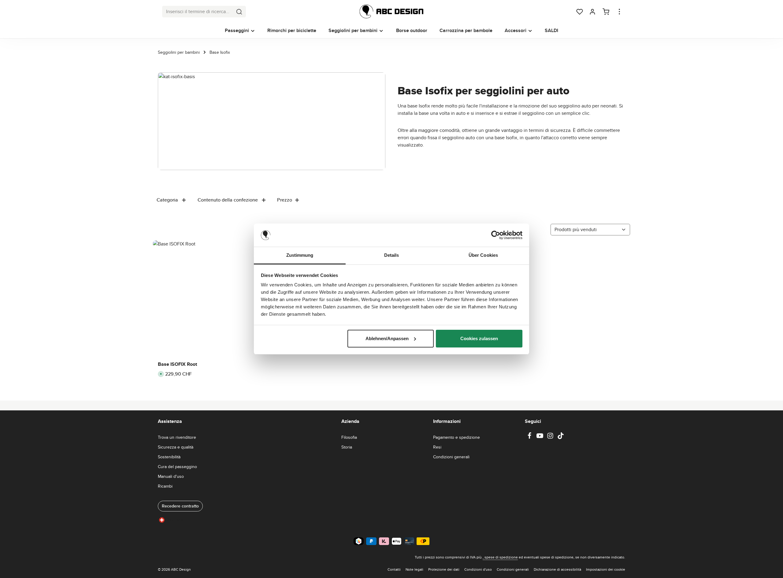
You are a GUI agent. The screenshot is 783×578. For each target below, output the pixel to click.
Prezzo (284, 199)
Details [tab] (391, 255)
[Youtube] (540, 437)
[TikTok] (560, 437)
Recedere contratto (180, 506)
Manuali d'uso (171, 476)
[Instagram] (551, 437)
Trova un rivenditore (177, 437)
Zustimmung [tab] (300, 255)
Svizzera (175, 519)
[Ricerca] (239, 11)
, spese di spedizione (500, 557)
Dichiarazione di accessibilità (557, 569)
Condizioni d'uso (478, 569)
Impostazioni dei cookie (605, 569)
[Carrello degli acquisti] (605, 11)
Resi (437, 447)
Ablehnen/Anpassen (387, 338)
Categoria (167, 199)
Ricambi (165, 486)
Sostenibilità (169, 457)
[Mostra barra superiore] (619, 11)
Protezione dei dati (443, 569)
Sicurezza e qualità (175, 447)
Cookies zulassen (479, 338)
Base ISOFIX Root (177, 364)
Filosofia (349, 437)
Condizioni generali (451, 457)
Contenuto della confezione (228, 199)
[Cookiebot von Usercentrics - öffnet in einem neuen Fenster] (495, 235)
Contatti (394, 569)
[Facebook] (530, 437)
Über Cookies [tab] (483, 255)
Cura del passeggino (177, 466)
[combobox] (197, 11)
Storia (346, 447)
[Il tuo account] (592, 11)
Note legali (414, 569)
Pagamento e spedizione (456, 437)
